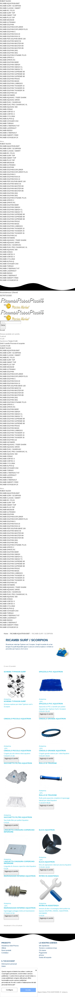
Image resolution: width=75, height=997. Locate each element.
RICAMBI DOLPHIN (7, 24)
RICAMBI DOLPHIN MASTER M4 (12, 46)
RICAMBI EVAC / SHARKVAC (10, 102)
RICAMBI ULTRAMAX (8, 22)
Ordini (3, 966)
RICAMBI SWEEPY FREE (9, 135)
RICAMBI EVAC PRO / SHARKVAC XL (13, 104)
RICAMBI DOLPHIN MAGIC (9, 81)
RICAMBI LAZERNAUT (8, 128)
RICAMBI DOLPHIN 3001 (9, 53)
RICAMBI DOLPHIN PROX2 (10, 79)
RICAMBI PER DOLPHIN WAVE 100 (13, 39)
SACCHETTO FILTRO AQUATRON (18, 763)
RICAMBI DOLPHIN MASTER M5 (12, 48)
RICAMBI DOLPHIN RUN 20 (10, 34)
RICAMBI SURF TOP (7, 13)
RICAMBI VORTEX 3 (7, 112)
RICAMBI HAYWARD (7, 95)
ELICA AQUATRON (47, 830)
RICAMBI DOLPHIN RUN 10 (10, 36)
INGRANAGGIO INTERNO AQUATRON (19, 876)
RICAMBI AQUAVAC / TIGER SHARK (13, 97)
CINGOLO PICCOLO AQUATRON (17, 719)
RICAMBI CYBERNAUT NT (9, 126)
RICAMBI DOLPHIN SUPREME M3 (12, 72)
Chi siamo (42, 950)
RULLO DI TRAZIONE (48, 763)
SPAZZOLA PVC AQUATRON (51, 672)
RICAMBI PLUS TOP (7, 17)
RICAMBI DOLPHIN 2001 (9, 50)
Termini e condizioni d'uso (48, 948)
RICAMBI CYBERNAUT (8, 133)
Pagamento (43, 953)
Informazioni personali (9, 964)
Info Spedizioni (44, 946)
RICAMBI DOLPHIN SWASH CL (11, 67)
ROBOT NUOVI (5, 1)
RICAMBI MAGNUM (7, 20)
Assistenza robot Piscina (10, 946)
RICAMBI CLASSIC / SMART (10, 8)
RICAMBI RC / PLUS (7, 10)
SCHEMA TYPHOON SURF (15, 672)
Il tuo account (8, 961)
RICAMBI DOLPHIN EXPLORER (11, 27)
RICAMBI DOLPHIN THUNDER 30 (12, 90)
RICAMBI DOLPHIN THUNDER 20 (12, 88)
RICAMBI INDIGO (6, 130)
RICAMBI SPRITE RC (7, 60)
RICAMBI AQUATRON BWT (10, 3)
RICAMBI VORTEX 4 (7, 114)
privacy (41, 955)
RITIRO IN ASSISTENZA (49, 876)
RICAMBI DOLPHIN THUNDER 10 (12, 86)
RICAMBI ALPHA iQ (7, 119)
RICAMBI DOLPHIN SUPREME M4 (12, 74)
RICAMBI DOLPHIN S (7, 32)
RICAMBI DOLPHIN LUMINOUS (11, 83)
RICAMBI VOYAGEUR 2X (9, 137)
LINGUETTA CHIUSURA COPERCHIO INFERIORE (19, 831)
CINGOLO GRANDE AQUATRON (52, 719)
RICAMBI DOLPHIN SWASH (10, 64)
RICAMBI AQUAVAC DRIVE (10, 100)
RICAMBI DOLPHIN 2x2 (8, 93)
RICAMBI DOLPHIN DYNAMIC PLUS (13, 55)
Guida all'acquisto (45, 957)
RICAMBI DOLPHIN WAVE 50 (10, 41)
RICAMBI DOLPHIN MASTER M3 (12, 43)
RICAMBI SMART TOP (8, 15)
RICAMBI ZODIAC (6, 109)
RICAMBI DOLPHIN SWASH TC (11, 69)
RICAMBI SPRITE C (7, 57)
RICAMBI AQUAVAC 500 (8, 107)
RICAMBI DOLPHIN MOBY (9, 62)
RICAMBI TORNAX (7, 123)
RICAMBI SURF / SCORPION (10, 6)
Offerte (3, 948)
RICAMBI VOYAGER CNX (9, 121)
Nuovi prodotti (6, 950)
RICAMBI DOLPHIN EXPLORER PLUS (14, 29)
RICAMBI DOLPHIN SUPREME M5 (12, 76)
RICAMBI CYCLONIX (7, 116)
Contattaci (4, 953)
